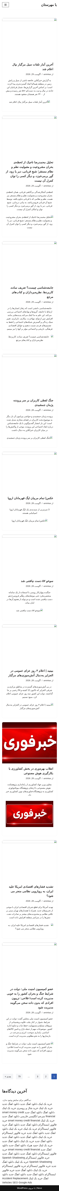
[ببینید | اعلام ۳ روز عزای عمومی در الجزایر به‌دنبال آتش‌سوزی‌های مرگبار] (29, 645)
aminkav (47, 74)
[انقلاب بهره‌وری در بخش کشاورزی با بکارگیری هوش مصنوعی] (29, 742)
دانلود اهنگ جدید (29, 1104)
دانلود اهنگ (49, 1112)
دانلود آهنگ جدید (24, 1170)
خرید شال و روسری (27, 1108)
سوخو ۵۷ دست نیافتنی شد (37, 581)
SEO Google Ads (22, 1182)
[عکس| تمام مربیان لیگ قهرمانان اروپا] (29, 472)
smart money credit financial (24, 1120)
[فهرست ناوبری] (5, 4)
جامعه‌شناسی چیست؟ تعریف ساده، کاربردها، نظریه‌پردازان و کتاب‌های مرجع (31, 292)
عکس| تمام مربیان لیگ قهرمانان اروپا (30, 498)
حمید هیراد (32, 1145)
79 (19, 1076)
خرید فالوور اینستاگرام (14, 1133)
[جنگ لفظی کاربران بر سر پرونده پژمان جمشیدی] (29, 374)
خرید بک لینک (45, 1104)
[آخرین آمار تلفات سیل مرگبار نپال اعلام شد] (29, 38)
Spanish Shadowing (13, 1157)
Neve (39, 1188)
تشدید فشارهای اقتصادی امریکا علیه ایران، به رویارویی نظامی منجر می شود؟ (31, 891)
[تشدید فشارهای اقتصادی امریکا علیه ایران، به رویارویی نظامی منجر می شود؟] (29, 860)
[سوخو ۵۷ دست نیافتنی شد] (29, 555)
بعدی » (8, 1076)
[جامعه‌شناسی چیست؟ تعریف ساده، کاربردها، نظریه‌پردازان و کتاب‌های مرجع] (29, 262)
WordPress (22, 1188)
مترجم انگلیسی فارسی (32, 1116)
